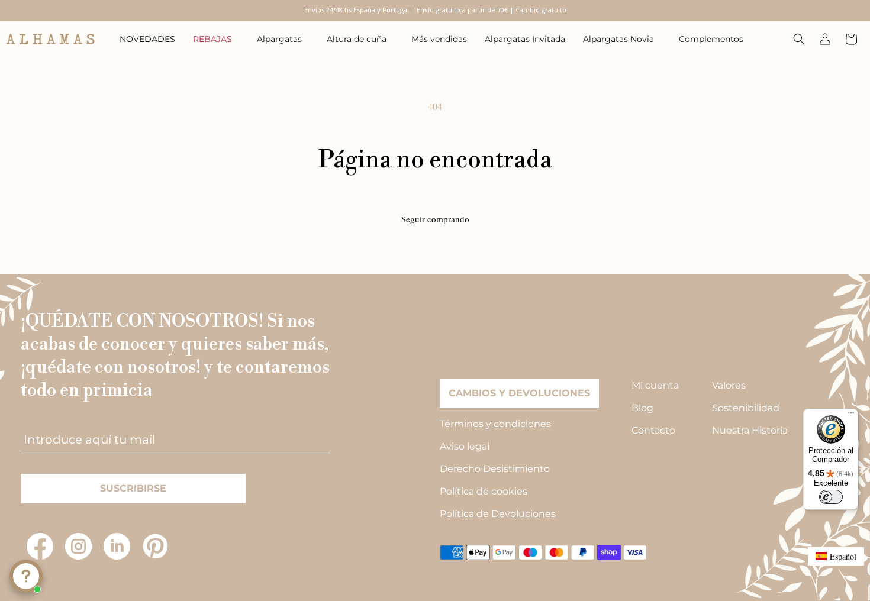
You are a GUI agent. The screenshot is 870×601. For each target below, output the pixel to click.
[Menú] (851, 416)
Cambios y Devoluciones (519, 393)
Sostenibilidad (745, 407)
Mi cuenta (655, 385)
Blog (642, 407)
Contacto (653, 430)
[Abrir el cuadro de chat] (26, 576)
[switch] (831, 497)
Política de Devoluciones (498, 513)
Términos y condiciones (495, 423)
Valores (729, 385)
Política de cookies (483, 491)
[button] (216, 39)
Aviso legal (464, 446)
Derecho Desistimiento (495, 468)
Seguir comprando (435, 219)
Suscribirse (133, 488)
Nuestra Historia (750, 430)
